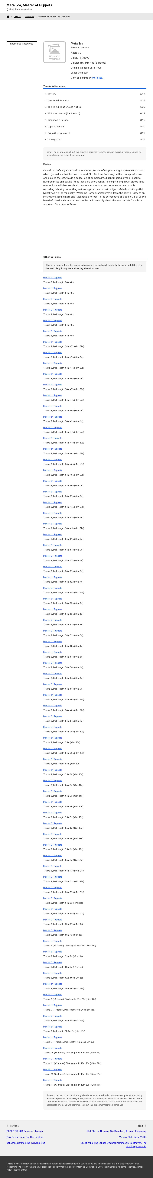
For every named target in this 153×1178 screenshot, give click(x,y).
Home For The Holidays (31, 1137)
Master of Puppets (52, 277)
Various (123, 1137)
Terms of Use (20, 1170)
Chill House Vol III (137, 1137)
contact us (79, 1167)
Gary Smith (12, 1137)
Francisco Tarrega (33, 1131)
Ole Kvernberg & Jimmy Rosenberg (128, 1131)
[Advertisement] (76, 30)
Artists (17, 16)
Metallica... (98, 77)
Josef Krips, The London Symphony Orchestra (105, 1143)
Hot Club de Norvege (98, 1131)
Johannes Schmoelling (18, 1143)
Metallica (29, 16)
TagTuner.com (110, 1167)
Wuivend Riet (38, 1143)
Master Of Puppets (52, 299)
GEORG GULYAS (15, 1131)
